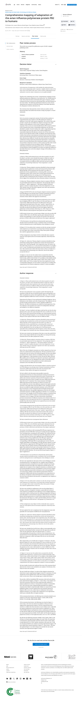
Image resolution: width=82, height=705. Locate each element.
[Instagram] (20, 679)
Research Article (8, 10)
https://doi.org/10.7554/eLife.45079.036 (28, 267)
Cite (73, 21)
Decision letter (10, 46)
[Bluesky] (7, 679)
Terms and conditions (10, 672)
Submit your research (72, 4)
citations (63, 31)
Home (18, 4)
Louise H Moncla (18, 25)
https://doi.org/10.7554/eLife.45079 (19, 30)
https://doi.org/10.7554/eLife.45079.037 (28, 631)
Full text (17, 36)
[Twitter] (14, 679)
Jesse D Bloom (40, 25)
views (63, 29)
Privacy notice (41, 647)
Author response (10, 49)
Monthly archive (27, 667)
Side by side (43, 36)
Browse (22, 4)
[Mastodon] (17, 679)
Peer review (35, 36)
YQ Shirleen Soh (9, 25)
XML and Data (26, 672)
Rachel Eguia (25, 25)
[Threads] (27, 679)
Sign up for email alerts (41, 644)
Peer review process (11, 43)
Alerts (62, 4)
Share (64, 25)
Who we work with (10, 667)
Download (65, 21)
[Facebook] (30, 679)
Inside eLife (26, 666)
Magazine (28, 4)
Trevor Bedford (32, 25)
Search (56, 4)
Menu (14, 4)
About (39, 4)
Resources (26, 670)
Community (34, 4)
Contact (8, 670)
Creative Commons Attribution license (64, 689)
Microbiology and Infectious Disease (28, 12)
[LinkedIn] (10, 679)
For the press (26, 669)
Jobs (7, 666)
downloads (70, 29)
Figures (26, 36)
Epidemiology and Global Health (12, 12)
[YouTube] (24, 679)
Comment (73, 25)
